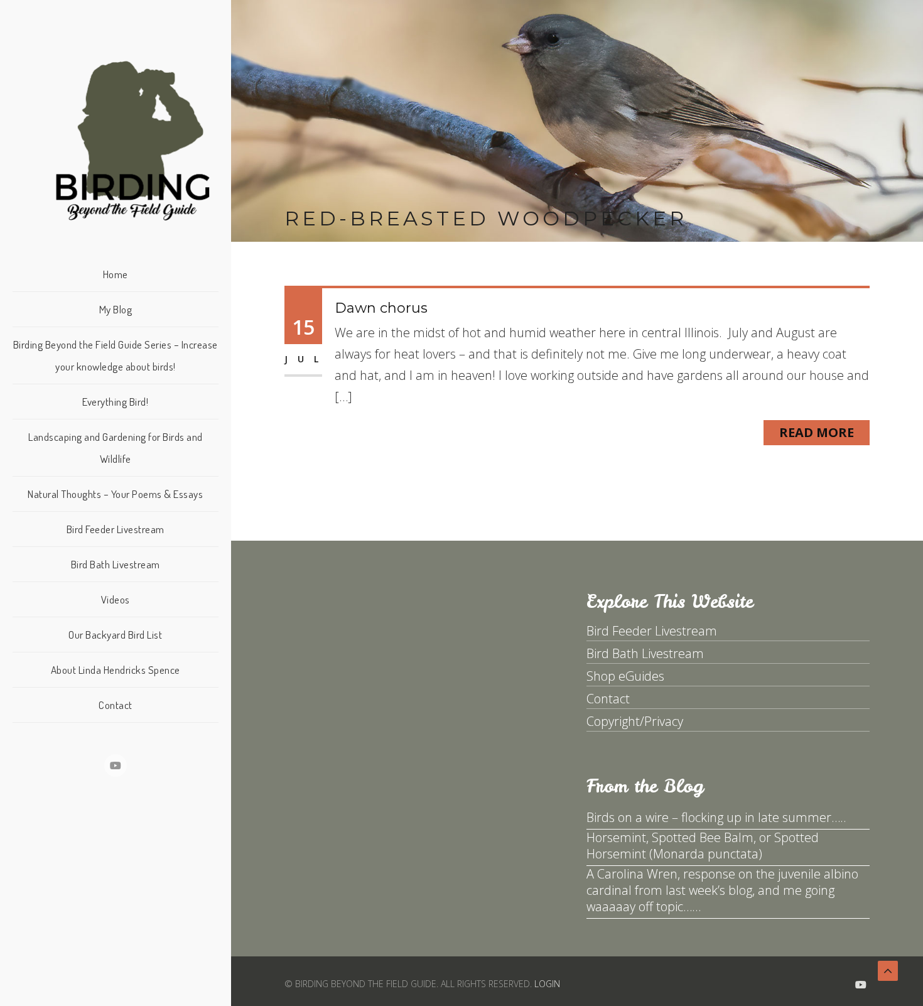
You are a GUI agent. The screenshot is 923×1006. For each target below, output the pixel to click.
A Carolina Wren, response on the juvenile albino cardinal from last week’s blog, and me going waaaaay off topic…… (722, 890)
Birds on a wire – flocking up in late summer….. (716, 817)
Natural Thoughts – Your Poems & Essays (115, 493)
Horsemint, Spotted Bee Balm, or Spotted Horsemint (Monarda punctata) (702, 845)
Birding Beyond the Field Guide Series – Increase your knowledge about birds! (115, 355)
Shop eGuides (625, 676)
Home (115, 274)
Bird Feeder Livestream (116, 529)
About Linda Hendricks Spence (115, 669)
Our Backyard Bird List (115, 634)
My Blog (115, 309)
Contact (115, 704)
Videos (115, 599)
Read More (816, 432)
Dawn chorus (381, 308)
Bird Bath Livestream (115, 564)
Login (547, 984)
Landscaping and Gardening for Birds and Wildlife (115, 447)
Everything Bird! (115, 401)
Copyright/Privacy (634, 721)
